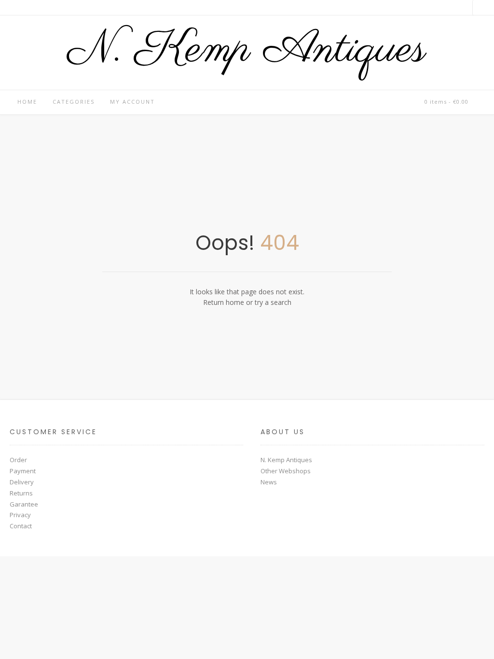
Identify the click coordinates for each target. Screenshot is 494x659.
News (269, 482)
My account (132, 101)
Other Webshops (286, 471)
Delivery (22, 482)
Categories (74, 101)
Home (27, 101)
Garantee (24, 504)
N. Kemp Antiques (247, 50)
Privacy (20, 514)
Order (18, 459)
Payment (23, 471)
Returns (21, 493)
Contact (21, 526)
